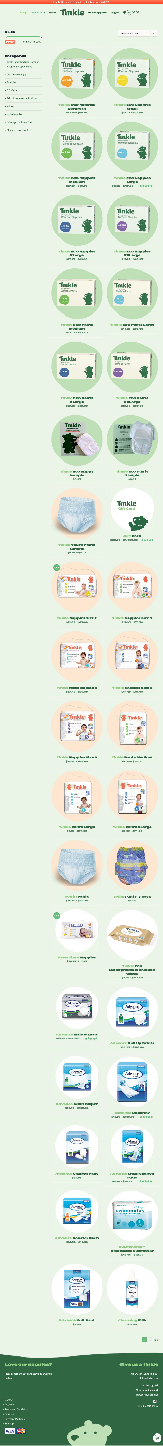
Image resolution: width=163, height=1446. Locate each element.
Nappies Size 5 (132, 688)
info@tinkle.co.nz (149, 1378)
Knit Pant (77, 1320)
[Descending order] (154, 33)
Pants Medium (132, 757)
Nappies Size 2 (77, 618)
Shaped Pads (76, 1173)
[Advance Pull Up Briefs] (132, 1012)
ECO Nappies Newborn (76, 106)
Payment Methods (15, 1418)
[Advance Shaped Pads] (77, 1146)
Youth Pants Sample (76, 546)
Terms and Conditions (16, 1409)
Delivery (9, 1404)
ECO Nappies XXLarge (132, 253)
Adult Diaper (77, 1104)
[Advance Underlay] (132, 1082)
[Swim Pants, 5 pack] (132, 865)
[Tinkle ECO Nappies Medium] (77, 147)
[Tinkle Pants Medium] (132, 726)
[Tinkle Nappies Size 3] (132, 587)
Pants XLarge (132, 827)
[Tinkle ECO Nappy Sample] (77, 440)
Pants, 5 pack (132, 896)
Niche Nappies (14, 114)
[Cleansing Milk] (132, 1289)
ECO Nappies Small (132, 106)
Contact (9, 1399)
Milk (132, 1320)
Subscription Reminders (19, 122)
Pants (77, 896)
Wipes (10, 106)
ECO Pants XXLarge (132, 400)
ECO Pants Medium (77, 326)
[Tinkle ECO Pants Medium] (77, 294)
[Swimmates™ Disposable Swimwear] (132, 1216)
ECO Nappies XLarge (76, 253)
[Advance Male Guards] (77, 1007)
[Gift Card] (132, 509)
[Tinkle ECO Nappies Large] (132, 147)
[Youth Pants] (77, 865)
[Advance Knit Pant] (77, 1289)
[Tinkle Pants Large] (77, 796)
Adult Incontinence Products (22, 98)
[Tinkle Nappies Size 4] (77, 656)
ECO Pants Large (132, 325)
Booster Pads (77, 1238)
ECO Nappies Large (132, 180)
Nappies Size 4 (77, 688)
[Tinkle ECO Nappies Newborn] (77, 74)
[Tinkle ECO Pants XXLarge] (132, 367)
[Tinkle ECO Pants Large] (132, 294)
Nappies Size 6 (77, 757)
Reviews (9, 1414)
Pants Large (77, 827)
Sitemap (9, 1423)
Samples (11, 82)
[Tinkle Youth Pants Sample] (77, 514)
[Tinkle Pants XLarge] (132, 796)
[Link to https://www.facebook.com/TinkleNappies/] (154, 1401)
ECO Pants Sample (132, 473)
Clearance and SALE (17, 130)
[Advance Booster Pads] (77, 1211)
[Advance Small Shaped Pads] (132, 1146)
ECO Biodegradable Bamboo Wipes (132, 970)
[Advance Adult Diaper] (77, 1077)
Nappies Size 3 (132, 618)
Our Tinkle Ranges (16, 74)
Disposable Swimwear (132, 1248)
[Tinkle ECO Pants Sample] (132, 440)
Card (132, 536)
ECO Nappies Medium (76, 180)
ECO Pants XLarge (77, 400)
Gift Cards (12, 90)
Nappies (77, 957)
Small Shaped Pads (132, 1175)
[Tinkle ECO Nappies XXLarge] (132, 220)
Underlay (132, 1113)
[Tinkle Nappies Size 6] (77, 726)
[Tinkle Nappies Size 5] (132, 656)
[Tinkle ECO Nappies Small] (132, 74)
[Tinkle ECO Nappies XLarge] (77, 220)
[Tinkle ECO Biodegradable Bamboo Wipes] (132, 935)
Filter (10, 41)
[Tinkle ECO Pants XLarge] (77, 367)
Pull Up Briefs (132, 1043)
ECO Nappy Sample (77, 473)
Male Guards (77, 1034)
